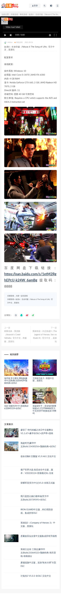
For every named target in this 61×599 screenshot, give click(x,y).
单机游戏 (23, 14)
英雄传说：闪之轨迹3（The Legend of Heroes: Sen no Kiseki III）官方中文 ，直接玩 (44, 336)
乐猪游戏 (14, 14)
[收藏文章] (16, 315)
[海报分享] (33, 315)
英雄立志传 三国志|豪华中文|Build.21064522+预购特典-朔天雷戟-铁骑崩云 (38, 552)
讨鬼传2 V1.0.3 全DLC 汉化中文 (36, 576)
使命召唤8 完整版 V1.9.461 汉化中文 (38, 456)
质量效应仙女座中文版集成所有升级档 (39, 536)
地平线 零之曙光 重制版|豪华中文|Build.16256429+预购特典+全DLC (15, 380)
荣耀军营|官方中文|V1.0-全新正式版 (38, 483)
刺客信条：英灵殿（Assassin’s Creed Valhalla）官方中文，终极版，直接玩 (15, 336)
